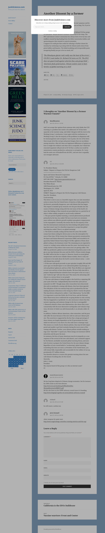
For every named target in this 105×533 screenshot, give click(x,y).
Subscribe (67, 27)
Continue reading (52, 31)
